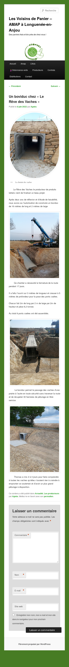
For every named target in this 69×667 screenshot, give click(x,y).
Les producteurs (51, 493)
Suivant (55, 86)
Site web (19, 606)
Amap (23, 63)
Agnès (34, 106)
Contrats (51, 70)
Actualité (39, 493)
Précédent (15, 86)
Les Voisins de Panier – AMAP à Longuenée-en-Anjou (30, 24)
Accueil (13, 63)
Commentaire (22, 535)
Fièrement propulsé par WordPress (34, 644)
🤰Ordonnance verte (19, 70)
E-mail (19, 590)
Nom (19, 574)
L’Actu (32, 63)
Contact (28, 76)
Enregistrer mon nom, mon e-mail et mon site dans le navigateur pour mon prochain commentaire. (34, 619)
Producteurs (37, 70)
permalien (48, 496)
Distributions (15, 76)
